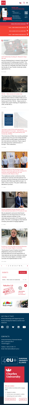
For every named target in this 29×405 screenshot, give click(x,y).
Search (24, 3)
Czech (20, 3)
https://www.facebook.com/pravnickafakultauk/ (2, 327)
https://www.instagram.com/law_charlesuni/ (7, 327)
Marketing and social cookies (14, 396)
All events (23, 272)
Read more (7, 18)
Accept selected (10, 399)
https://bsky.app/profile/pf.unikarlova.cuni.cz (13, 327)
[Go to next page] (27, 266)
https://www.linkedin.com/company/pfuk (19, 327)
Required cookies (11, 392)
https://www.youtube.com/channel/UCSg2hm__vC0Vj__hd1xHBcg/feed (24, 327)
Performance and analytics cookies (16, 394)
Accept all (23, 399)
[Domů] (3, 3)
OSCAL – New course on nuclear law (11, 279)
